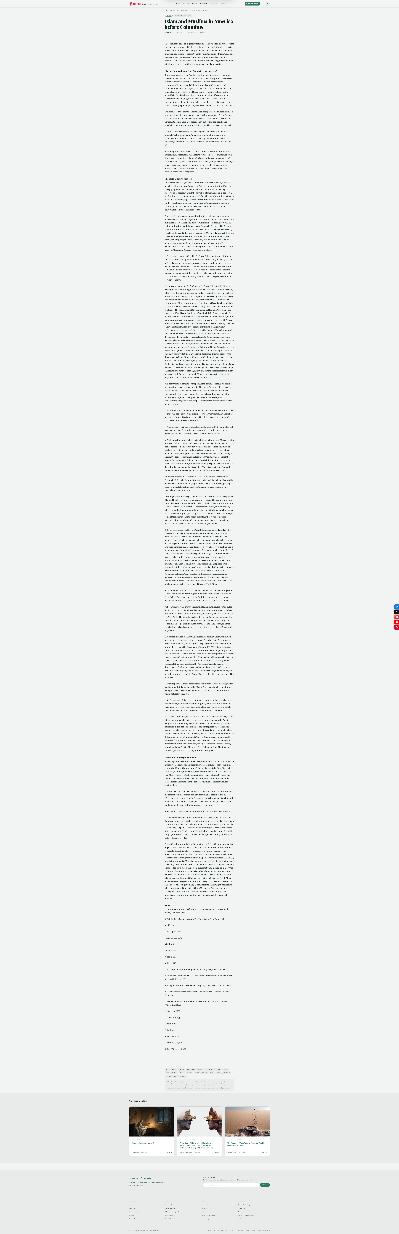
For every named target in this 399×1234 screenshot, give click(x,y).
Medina (182, 1073)
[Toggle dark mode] (268, 4)
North (211, 1073)
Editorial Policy (222, 1230)
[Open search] (263, 4)
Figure (168, 1073)
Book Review (242, 1219)
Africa (167, 1069)
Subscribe (224, 4)
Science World (170, 1208)
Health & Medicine (171, 1219)
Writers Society (251, 1230)
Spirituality (205, 1219)
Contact (231, 1230)
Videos (131, 1215)
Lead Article (206, 1205)
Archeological (191, 1069)
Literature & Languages (246, 1215)
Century (200, 1069)
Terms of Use (211, 1230)
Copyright (240, 1230)
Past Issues (214, 4)
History (174, 1073)
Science (185, 4)
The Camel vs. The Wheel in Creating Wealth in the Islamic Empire (246, 1144)
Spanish (168, 1076)
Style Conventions (264, 1230)
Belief (194, 4)
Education (241, 1208)
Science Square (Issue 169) (143, 1143)
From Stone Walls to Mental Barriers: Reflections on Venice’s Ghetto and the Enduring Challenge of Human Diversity (197, 1145)
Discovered (218, 1069)
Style (175, 1076)
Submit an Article (252, 3)
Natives (197, 1073)
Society (203, 4)
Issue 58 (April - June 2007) (183, 15)
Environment (169, 1215)
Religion (204, 1208)
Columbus (209, 1069)
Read (168, 1152)
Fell (226, 1069)
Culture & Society (244, 1205)
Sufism (204, 1212)
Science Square (170, 1205)
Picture (218, 1073)
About (131, 1205)
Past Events (133, 1208)
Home (178, 4)
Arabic (182, 1069)
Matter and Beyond (172, 1212)
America (174, 1069)
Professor (227, 1073)
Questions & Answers (209, 1215)
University (182, 1076)
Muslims (189, 1073)
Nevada (204, 1073)
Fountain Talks (134, 1212)
